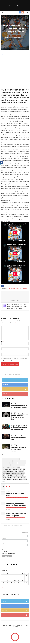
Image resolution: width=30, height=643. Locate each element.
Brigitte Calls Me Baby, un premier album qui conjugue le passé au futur (19, 416)
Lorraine (4, 471)
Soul (14, 477)
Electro (24, 463)
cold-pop (15, 463)
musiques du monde (7, 473)
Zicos (4, 550)
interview (16, 465)
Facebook (5, 384)
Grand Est (17, 288)
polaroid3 (12, 475)
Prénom (4, 538)
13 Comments (9, 519)
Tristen (20, 479)
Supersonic (9, 479)
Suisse (4, 479)
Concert (19, 463)
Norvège (23, 473)
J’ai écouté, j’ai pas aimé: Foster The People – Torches (16, 505)
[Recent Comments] (6, 486)
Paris (4, 475)
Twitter (5, 380)
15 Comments (9, 499)
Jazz (3, 467)
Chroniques (6, 40)
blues (18, 459)
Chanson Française (12, 288)
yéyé (4, 481)
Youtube (5, 393)
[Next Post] (22, 294)
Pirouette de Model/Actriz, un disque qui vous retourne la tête (19, 405)
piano (7, 475)
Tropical (25, 479)
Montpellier (20, 471)
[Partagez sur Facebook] (2, 286)
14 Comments (9, 509)
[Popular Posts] (3, 486)
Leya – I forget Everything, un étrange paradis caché (18, 447)
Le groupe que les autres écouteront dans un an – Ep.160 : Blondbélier (19, 427)
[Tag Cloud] (10, 486)
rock (26, 288)
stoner (18, 477)
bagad (14, 459)
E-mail (3, 346)
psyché (4, 477)
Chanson (14, 461)
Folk (3, 465)
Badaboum (9, 459)
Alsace (7, 288)
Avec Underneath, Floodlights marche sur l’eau (18, 437)
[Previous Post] (8, 294)
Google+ (5, 389)
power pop (21, 475)
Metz (16, 471)
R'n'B (8, 477)
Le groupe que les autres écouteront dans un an (12, 469)
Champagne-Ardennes (7, 461)
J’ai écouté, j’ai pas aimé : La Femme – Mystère (16, 515)
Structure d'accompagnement (9, 553)
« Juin (2, 587)
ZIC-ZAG (15, 5)
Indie (12, 465)
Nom (2, 341)
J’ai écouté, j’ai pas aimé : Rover (15, 494)
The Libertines (15, 479)
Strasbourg (23, 477)
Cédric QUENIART (16, 37)
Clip (11, 463)
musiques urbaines (16, 473)
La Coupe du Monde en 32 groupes (13, 467)
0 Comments (13, 409)
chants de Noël (6, 463)
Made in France (22, 288)
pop (16, 475)
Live (24, 469)
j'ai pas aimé (22, 465)
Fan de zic (5, 551)
